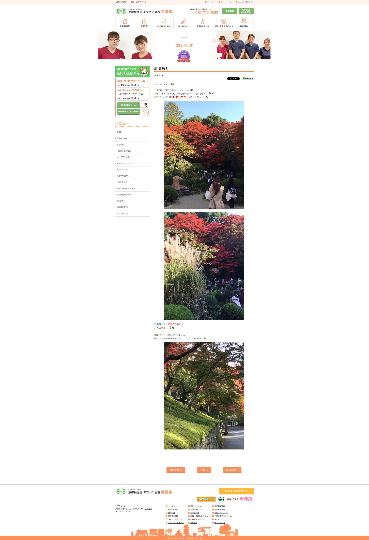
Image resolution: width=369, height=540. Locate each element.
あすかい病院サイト (246, 2)
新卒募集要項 (219, 506)
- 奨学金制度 (122, 182)
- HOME (118, 132)
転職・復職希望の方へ (199, 516)
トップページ (173, 506)
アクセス (210, 2)
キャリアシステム (175, 519)
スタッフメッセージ (176, 523)
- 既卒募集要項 (121, 213)
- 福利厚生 (119, 201)
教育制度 (171, 513)
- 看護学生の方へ (122, 176)
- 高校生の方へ (121, 170)
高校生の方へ (195, 506)
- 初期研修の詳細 (124, 151)
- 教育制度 (119, 144)
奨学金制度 (194, 513)
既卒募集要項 (219, 509)
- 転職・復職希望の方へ (125, 188)
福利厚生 (193, 523)
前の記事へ (232, 469)
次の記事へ (176, 469)
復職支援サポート (197, 519)
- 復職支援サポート (123, 195)
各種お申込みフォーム (223, 516)
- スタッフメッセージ (124, 163)
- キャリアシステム (123, 157)
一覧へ (204, 469)
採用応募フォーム (221, 513)
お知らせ (217, 519)
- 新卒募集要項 (121, 207)
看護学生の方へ (196, 509)
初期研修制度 (173, 516)
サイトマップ (226, 2)
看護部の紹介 (173, 509)
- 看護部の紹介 (121, 138)
